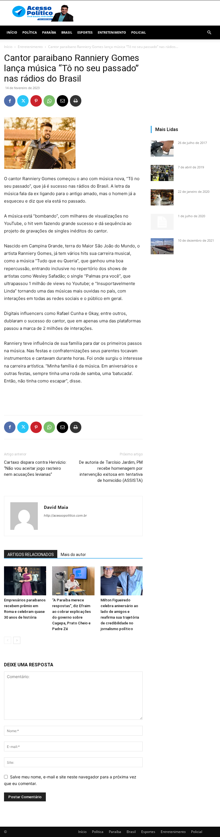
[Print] (75, 101)
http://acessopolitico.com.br (65, 515)
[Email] (62, 101)
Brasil (66, 32)
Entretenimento (112, 32)
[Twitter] (23, 101)
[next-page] (16, 640)
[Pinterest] (36, 101)
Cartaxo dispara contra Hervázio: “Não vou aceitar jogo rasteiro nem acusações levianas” (35, 468)
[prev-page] (7, 640)
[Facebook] (9, 101)
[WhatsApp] (49, 101)
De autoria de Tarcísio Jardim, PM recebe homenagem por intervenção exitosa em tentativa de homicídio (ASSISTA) (111, 471)
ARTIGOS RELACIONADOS (30, 554)
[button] (209, 32)
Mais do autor (73, 554)
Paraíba (49, 32)
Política (29, 32)
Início (12, 32)
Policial (138, 32)
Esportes (85, 32)
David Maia (56, 507)
